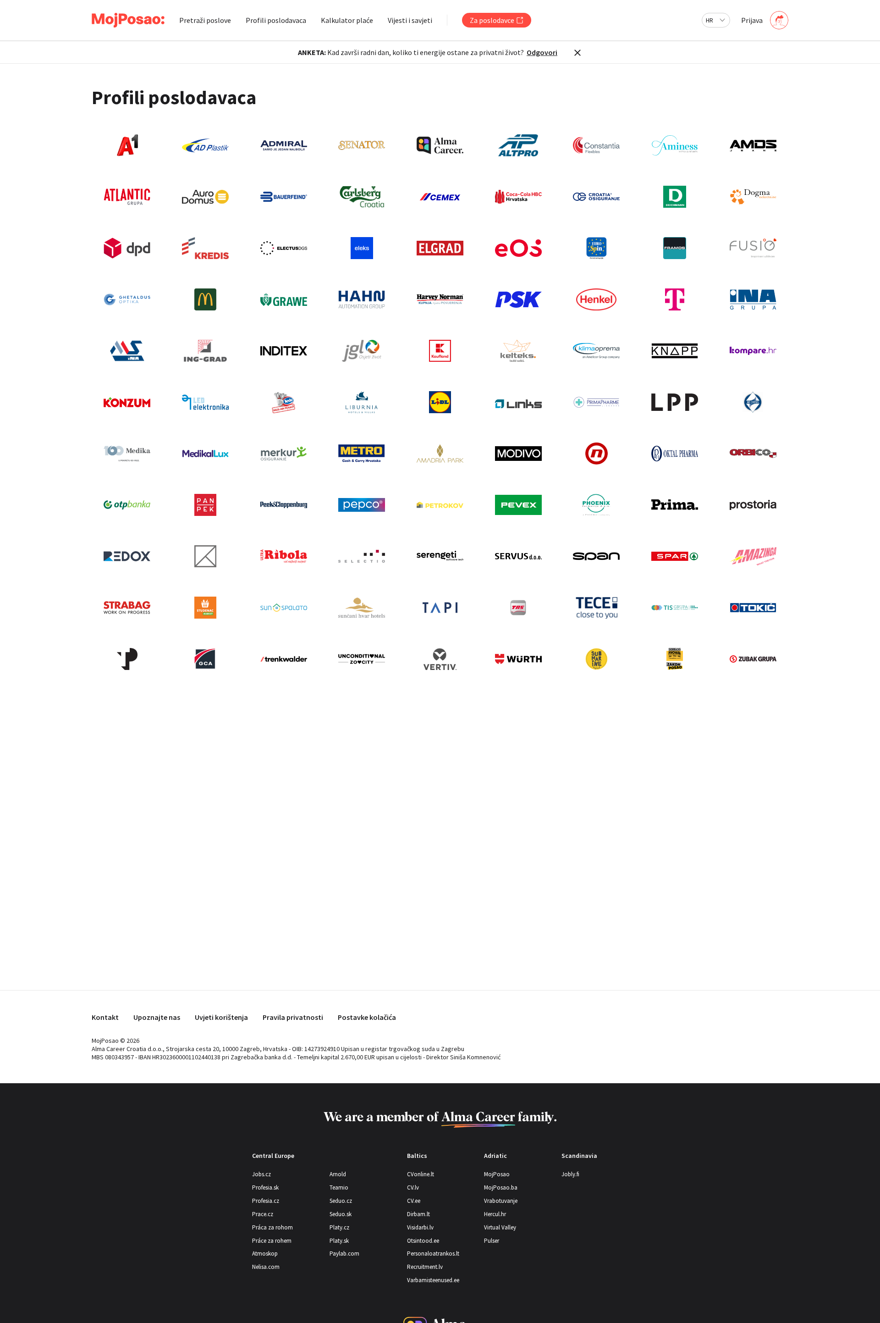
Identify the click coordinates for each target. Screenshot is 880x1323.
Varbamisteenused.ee (433, 1280)
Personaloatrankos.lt (433, 1253)
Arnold (338, 1174)
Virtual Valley (500, 1227)
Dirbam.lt (418, 1214)
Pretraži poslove (205, 20)
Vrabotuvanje (500, 1201)
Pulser (491, 1241)
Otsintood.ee (423, 1241)
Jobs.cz (261, 1174)
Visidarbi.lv (420, 1227)
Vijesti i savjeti (410, 20)
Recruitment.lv (425, 1267)
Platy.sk (339, 1241)
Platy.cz (339, 1227)
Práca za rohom (272, 1227)
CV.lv (413, 1187)
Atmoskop (265, 1253)
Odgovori (542, 52)
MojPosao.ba (500, 1187)
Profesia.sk (265, 1187)
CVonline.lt (420, 1174)
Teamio (339, 1187)
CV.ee (413, 1201)
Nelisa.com (266, 1267)
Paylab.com (344, 1253)
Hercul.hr (495, 1214)
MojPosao (497, 1174)
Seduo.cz (341, 1201)
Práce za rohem (272, 1241)
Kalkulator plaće (347, 20)
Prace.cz (262, 1214)
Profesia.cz (265, 1201)
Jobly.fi (570, 1174)
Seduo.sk (341, 1214)
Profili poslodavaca (276, 20)
